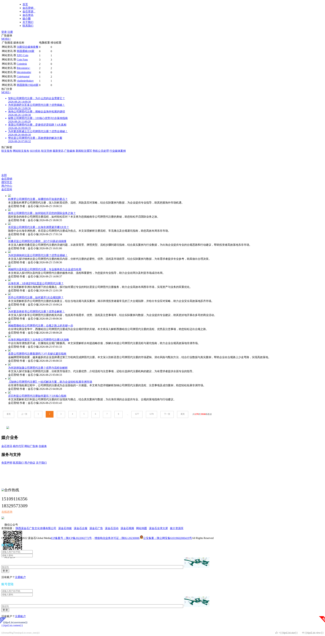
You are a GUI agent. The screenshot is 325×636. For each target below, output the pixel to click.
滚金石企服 (80, 528)
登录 (4, 31)
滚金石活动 (111, 528)
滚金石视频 (127, 528)
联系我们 (28, 25)
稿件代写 (18, 446)
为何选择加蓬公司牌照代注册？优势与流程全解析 (38, 367)
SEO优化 (35, 150)
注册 (10, 31)
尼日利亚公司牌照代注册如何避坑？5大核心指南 (37, 395)
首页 (25, 4)
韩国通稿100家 (25, 51)
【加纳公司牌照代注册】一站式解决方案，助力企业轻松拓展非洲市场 (50, 381)
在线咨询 (7, 511)
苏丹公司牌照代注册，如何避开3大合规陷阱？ (36, 297)
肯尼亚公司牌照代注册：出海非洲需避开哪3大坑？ (38, 227)
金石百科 (6, 189)
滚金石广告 (96, 528)
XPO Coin (22, 55)
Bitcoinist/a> (23, 68)
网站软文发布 (21, 150)
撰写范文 (6, 182)
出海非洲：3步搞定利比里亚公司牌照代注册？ (36, 283)
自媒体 (43, 446)
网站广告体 (31, 446)
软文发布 (6, 150)
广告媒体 (69, 150)
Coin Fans (22, 59)
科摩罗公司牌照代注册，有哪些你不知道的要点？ (38, 199)
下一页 (167, 414)
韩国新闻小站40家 (27, 84)
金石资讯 (28, 15)
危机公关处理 (101, 150)
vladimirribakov (25, 80)
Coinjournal (23, 76)
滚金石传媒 (65, 528)
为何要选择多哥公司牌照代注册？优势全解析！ (36, 311)
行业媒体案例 (118, 150)
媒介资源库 (176, 528)
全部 (4, 175)
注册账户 (20, 577)
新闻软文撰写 (84, 150)
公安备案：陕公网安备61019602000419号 (167, 538)
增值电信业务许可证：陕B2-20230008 (116, 538)
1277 (137, 414)
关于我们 (28, 22)
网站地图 (141, 528)
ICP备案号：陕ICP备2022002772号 (71, 538)
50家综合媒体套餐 (27, 46)
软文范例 (46, 150)
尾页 (183, 414)
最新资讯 (58, 150)
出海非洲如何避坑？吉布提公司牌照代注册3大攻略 (38, 339)
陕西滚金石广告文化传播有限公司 (36, 528)
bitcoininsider (24, 72)
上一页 (24, 414)
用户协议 (29, 462)
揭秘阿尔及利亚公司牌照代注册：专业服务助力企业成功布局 (44, 269)
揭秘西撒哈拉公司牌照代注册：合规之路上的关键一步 (40, 325)
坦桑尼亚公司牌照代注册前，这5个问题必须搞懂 (37, 241)
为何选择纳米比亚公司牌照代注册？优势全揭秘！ (38, 255)
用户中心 (6, 185)
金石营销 (29, 7)
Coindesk (22, 63)
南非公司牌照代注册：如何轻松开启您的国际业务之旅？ (42, 213)
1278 (151, 414)
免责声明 (6, 462)
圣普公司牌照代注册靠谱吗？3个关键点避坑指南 (37, 353)
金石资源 (29, 11)
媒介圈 (27, 18)
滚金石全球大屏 (158, 528)
